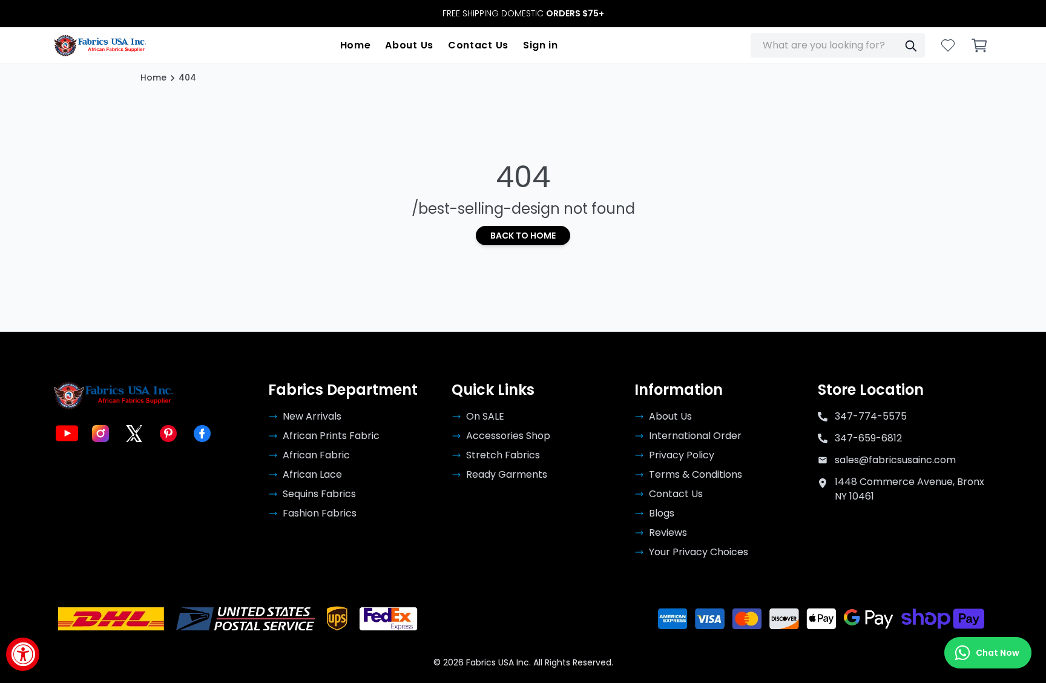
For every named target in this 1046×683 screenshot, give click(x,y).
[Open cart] (979, 45)
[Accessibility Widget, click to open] (22, 654)
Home (355, 45)
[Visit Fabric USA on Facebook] (202, 433)
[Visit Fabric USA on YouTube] (66, 433)
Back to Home (523, 235)
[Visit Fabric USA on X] (134, 433)
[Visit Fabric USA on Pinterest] (168, 433)
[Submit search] (910, 45)
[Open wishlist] (948, 45)
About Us (409, 45)
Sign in (540, 45)
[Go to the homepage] (100, 45)
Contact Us (478, 45)
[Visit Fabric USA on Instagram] (100, 433)
